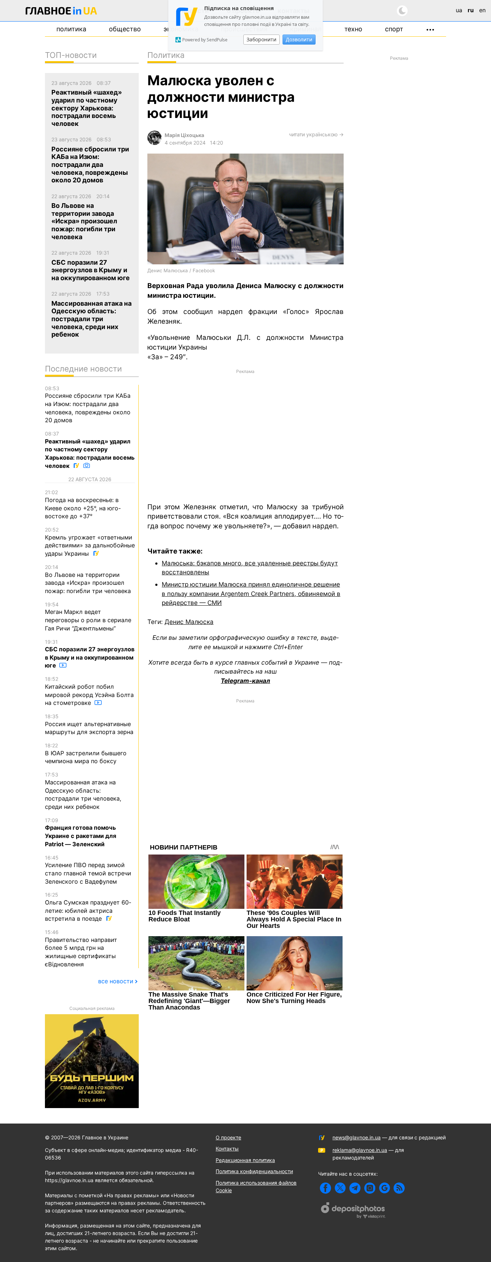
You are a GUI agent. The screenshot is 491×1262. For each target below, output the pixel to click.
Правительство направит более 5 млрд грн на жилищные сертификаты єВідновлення (81, 948)
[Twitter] (340, 1188)
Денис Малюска (189, 621)
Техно (353, 29)
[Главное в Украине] (61, 12)
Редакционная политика (245, 1160)
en (482, 10)
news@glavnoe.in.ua (356, 1137)
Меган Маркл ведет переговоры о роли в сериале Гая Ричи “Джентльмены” (88, 616)
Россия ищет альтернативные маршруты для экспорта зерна (89, 724)
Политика (71, 29)
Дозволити (299, 39)
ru (471, 10)
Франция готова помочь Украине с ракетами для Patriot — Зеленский (80, 832)
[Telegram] (355, 1188)
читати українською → (316, 134)
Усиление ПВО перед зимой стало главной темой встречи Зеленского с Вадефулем (88, 870)
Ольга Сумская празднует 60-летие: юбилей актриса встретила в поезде (88, 907)
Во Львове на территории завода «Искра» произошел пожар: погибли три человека (88, 579)
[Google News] (384, 1188)
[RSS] (399, 1188)
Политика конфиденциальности (254, 1171)
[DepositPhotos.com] (353, 1211)
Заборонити (261, 39)
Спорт (394, 29)
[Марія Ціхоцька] (154, 143)
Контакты (227, 1148)
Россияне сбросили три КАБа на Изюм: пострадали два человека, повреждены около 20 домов (87, 404)
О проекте (228, 1137)
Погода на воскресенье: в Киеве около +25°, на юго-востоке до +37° (83, 504)
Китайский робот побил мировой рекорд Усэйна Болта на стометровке (89, 691)
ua (459, 10)
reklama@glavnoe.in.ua (359, 1150)
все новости (115, 981)
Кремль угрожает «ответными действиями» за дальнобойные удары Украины (90, 542)
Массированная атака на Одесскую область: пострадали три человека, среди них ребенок (83, 790)
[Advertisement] (245, 435)
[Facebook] (325, 1188)
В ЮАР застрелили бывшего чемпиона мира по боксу (86, 753)
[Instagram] (369, 1188)
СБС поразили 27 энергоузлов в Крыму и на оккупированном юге (89, 654)
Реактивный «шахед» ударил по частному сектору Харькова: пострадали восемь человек (90, 449)
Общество (125, 29)
